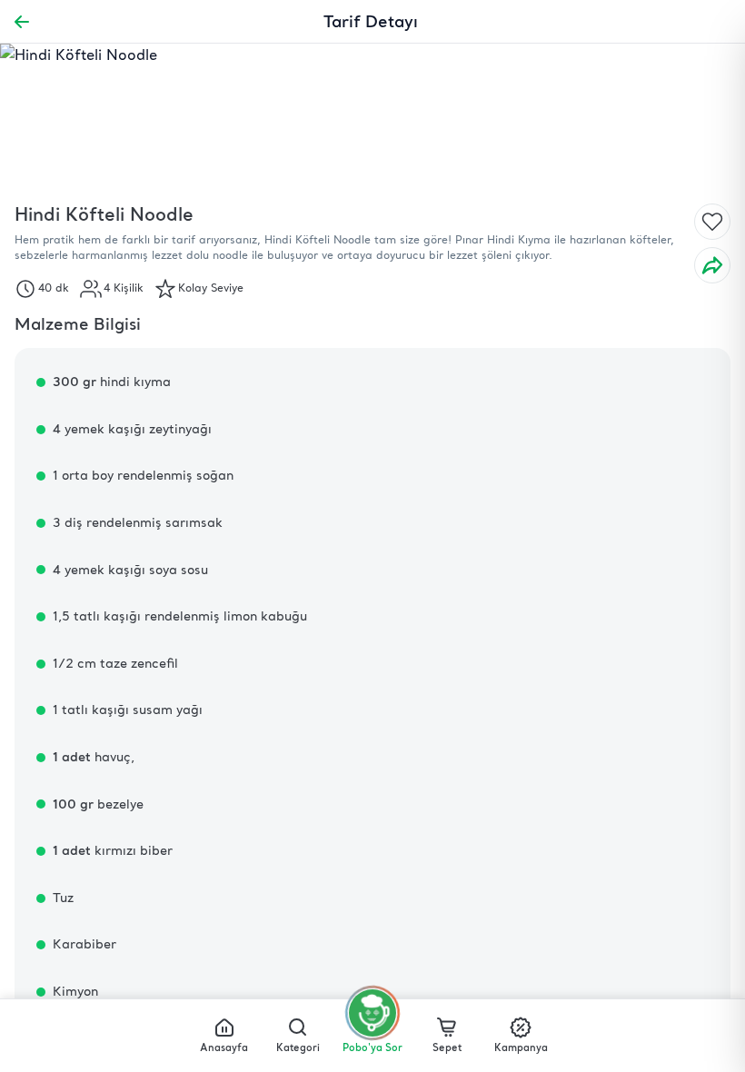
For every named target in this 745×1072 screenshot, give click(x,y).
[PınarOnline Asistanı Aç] (372, 1013)
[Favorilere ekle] (712, 221)
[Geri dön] (22, 22)
